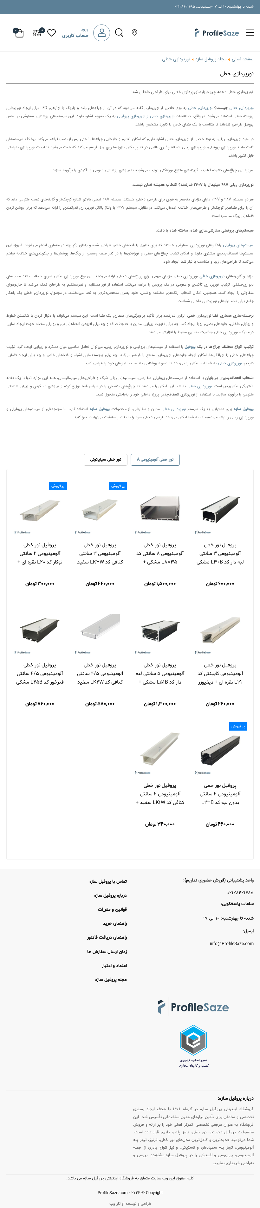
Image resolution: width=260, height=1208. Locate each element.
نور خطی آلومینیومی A (155, 459)
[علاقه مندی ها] (51, 33)
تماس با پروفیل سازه (108, 882)
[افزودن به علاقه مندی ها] (205, 528)
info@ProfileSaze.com (232, 944)
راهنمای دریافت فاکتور (107, 938)
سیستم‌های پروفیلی (238, 245)
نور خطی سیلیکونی (105, 459)
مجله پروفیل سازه (210, 59)
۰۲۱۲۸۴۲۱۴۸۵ (240, 893)
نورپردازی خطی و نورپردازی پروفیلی (145, 116)
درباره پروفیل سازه (110, 896)
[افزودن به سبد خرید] (225, 528)
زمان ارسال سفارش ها (107, 952)
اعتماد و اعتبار (114, 966)
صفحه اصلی (243, 59)
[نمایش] (235, 528)
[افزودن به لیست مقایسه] (214, 528)
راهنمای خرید (115, 924)
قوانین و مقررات (112, 910)
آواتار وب (116, 1204)
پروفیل (190, 347)
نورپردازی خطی (241, 108)
